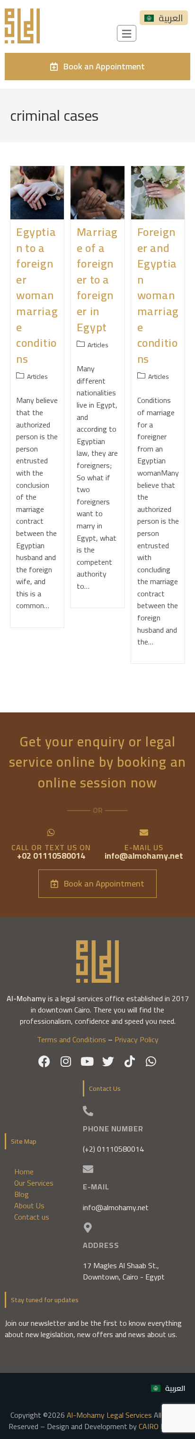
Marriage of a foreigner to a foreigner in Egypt (97, 279)
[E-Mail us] (144, 832)
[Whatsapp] (151, 1061)
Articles (37, 376)
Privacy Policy (137, 1039)
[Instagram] (65, 1061)
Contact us (31, 1217)
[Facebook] (44, 1061)
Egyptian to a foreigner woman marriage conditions (37, 295)
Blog (21, 1194)
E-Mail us (144, 847)
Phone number (113, 1128)
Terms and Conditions (71, 1039)
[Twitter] (108, 1061)
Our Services (33, 1183)
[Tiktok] (129, 1061)
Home (24, 1171)
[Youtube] (87, 1061)
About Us (29, 1205)
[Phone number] (88, 1111)
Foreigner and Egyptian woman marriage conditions (158, 295)
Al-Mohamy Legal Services (109, 1415)
